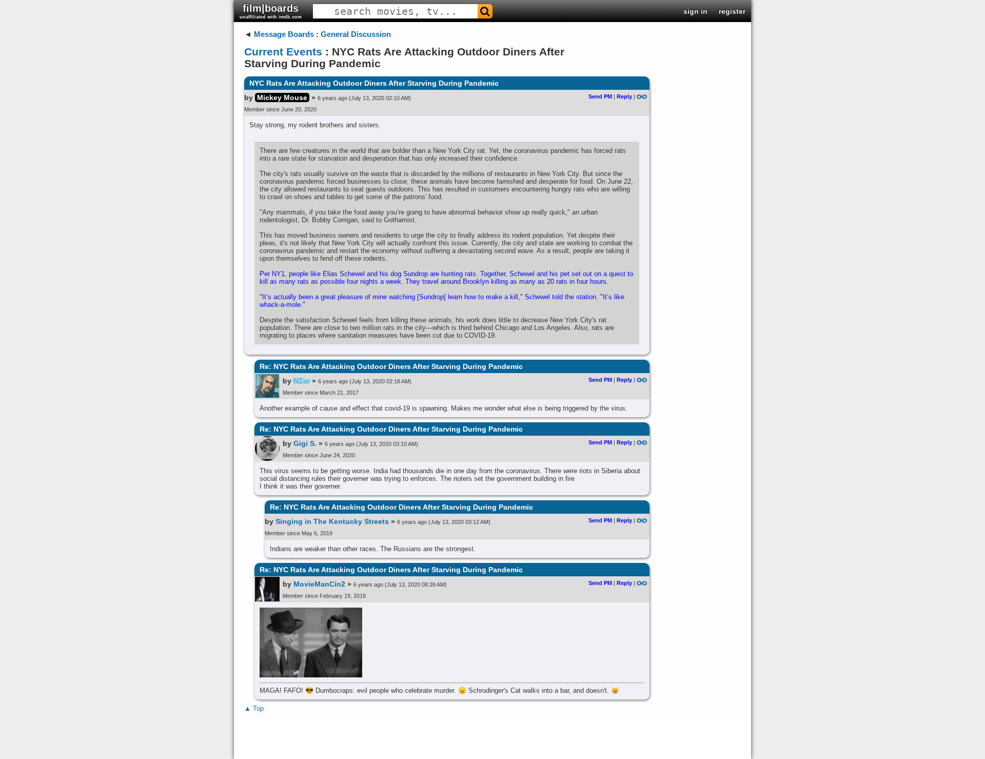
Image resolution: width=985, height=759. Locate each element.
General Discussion (356, 34)
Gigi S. (305, 443)
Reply (624, 96)
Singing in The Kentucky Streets (332, 521)
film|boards (271, 11)
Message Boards (284, 34)
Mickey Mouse (282, 97)
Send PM (600, 96)
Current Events (283, 51)
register (732, 11)
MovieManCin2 (319, 584)
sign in (695, 11)
